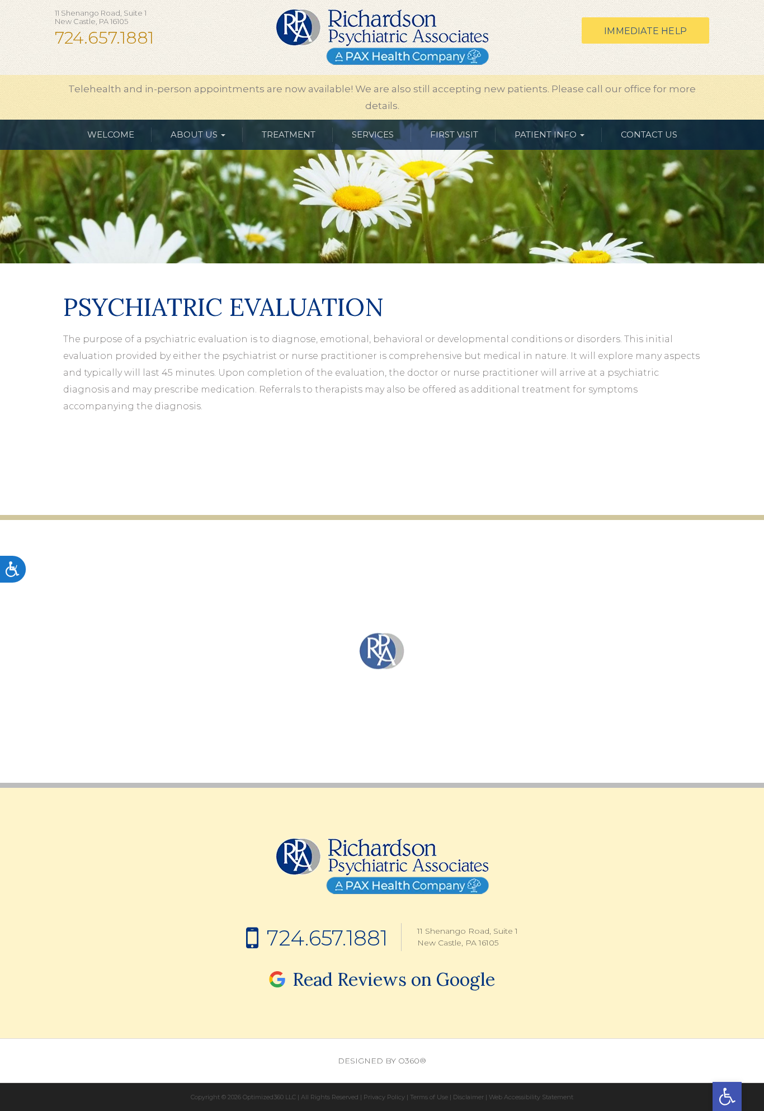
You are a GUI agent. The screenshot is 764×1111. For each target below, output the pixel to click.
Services (373, 134)
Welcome (110, 134)
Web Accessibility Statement (531, 1097)
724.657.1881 (104, 38)
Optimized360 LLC (269, 1097)
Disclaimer (468, 1097)
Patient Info (547, 134)
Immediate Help (645, 31)
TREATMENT (288, 134)
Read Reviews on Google (391, 979)
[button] (727, 1096)
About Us (195, 134)
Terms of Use (429, 1097)
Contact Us (649, 134)
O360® (412, 1061)
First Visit (454, 134)
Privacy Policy (384, 1097)
